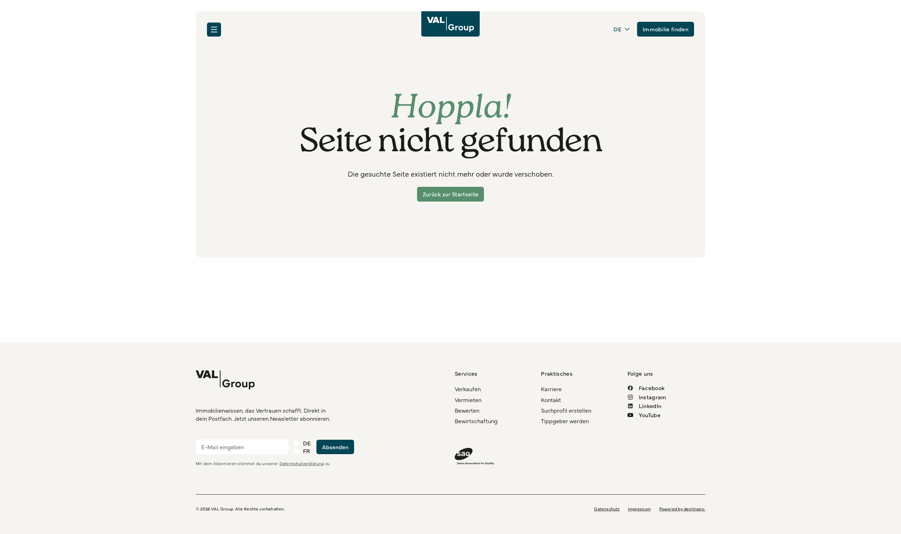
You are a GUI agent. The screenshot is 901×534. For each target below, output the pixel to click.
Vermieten (468, 399)
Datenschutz (606, 508)
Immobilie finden (665, 29)
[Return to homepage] (450, 24)
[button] (214, 30)
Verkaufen (468, 389)
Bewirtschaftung (476, 421)
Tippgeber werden (565, 421)
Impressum (639, 508)
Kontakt (551, 399)
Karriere (551, 389)
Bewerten (467, 410)
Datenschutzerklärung (301, 463)
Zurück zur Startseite (451, 194)
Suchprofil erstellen (566, 410)
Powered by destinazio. (682, 508)
